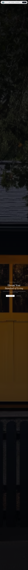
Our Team (12, 2)
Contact (24, 2)
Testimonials (17, 2)
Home (9, 2)
